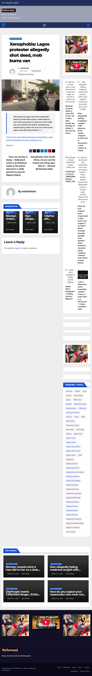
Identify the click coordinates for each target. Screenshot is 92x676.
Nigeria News (71, 455)
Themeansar (6, 670)
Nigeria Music (71, 442)
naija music (70, 421)
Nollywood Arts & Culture (75, 472)
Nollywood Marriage (73, 498)
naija (83, 417)
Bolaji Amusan (71, 408)
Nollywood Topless (72, 527)
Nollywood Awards (72, 476)
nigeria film (78, 434)
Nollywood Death (72, 485)
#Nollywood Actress (26, 74)
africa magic (78, 395)
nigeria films (71, 438)
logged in (18, 248)
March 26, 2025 (57, 598)
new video (80, 429)
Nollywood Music (72, 506)
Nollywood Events (72, 489)
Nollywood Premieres (73, 519)
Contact (86, 667)
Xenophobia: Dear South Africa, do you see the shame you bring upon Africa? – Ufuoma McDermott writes (43, 163)
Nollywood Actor (72, 464)
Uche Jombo (70, 532)
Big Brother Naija (80, 404)
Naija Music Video (72, 425)
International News (72, 412)
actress (68, 395)
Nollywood (67, 667)
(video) (77, 391)
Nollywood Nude (72, 515)
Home (59, 667)
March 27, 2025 (57, 573)
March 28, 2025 (13, 573)
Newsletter (74, 671)
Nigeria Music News (73, 446)
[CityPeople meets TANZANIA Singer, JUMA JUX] (70, 162)
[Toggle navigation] (44, 25)
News (74, 667)
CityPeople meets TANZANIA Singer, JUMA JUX (70, 177)
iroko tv (69, 417)
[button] (84, 25)
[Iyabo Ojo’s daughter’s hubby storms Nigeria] (70, 276)
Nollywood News (15, 38)
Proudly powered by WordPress (12, 668)
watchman (25, 68)
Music (80, 667)
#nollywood (36, 71)
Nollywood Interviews (73, 493)
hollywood (82, 408)
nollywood (69, 459)
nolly (80, 455)
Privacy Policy (84, 671)
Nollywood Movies (72, 502)
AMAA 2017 (77, 400)
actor (84, 391)
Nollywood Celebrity (73, 481)
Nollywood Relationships (74, 523)
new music (70, 429)
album (68, 400)
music (77, 417)
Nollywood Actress (72, 468)
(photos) (69, 391)
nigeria (68, 434)
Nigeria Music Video (73, 451)
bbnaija (68, 404)
